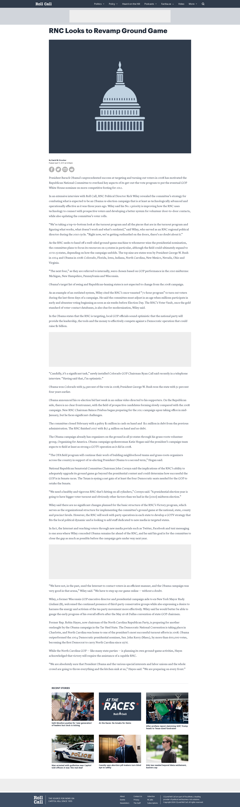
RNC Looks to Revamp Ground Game (108, 30)
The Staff (137, 803)
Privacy (136, 800)
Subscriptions (152, 803)
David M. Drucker (58, 160)
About (122, 796)
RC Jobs (150, 800)
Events (122, 800)
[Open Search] (203, 3)
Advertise (151, 796)
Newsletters (124, 803)
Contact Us (138, 796)
